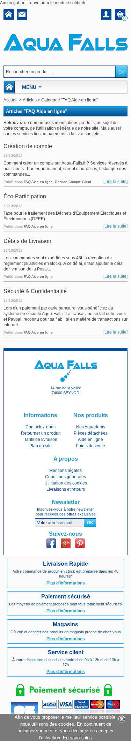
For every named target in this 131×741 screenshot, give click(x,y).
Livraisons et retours (65, 489)
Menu (29, 87)
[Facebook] (51, 543)
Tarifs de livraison (40, 439)
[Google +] (66, 543)
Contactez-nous (41, 427)
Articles (30, 100)
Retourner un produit (40, 433)
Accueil (10, 100)
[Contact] (22, 15)
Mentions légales (65, 470)
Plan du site (40, 445)
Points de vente (90, 445)
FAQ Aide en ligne (38, 182)
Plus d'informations (65, 583)
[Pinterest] (80, 543)
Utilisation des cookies (65, 483)
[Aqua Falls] (65, 41)
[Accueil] (9, 15)
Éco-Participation (24, 196)
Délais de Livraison (27, 241)
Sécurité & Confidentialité (35, 291)
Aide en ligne (90, 439)
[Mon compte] (106, 14)
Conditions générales (65, 476)
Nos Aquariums (90, 427)
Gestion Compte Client (73, 182)
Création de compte (27, 146)
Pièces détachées (91, 433)
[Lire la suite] (115, 181)
